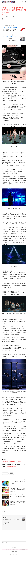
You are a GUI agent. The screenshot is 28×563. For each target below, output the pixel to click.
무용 (2, 14)
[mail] (19, 555)
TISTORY (14, 547)
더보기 (25, 479)
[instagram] (13, 555)
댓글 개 (3, 511)
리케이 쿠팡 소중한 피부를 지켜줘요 (10, 27)
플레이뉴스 (5, 518)
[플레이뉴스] (8, 2)
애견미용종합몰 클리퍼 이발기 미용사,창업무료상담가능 (10, 37)
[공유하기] (5, 474)
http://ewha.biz (11, 467)
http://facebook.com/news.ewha (12, 461)
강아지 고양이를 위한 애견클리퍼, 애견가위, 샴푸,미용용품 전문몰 (10, 39)
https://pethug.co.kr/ (7, 35)
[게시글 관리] (7, 474)
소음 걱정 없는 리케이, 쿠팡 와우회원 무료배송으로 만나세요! (10, 29)
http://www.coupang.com (8, 25)
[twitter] (10, 555)
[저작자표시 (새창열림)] (14, 473)
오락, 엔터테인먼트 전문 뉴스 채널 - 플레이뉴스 (11, 520)
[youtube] (16, 555)
